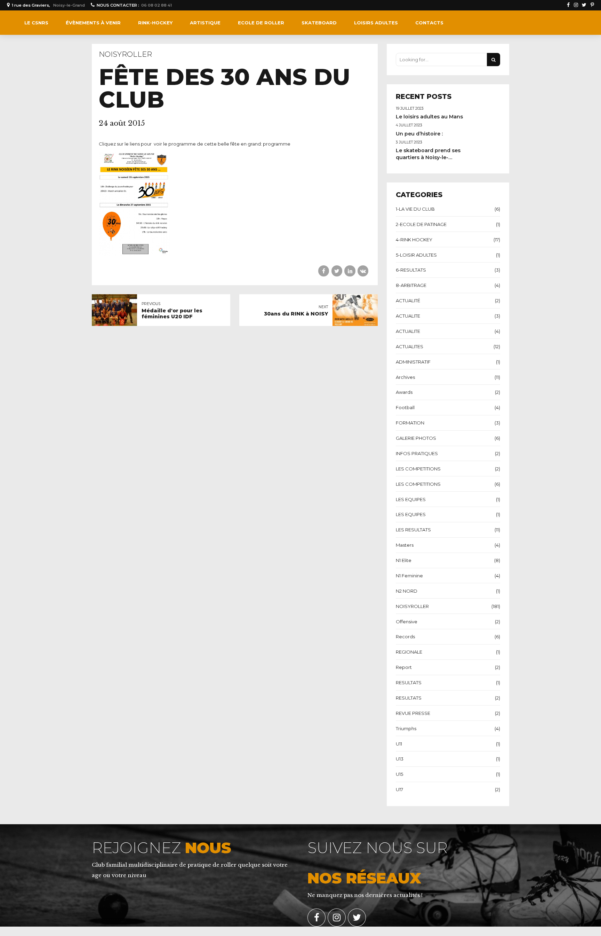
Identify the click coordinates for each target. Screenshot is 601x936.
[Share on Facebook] (323, 270)
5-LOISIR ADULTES (416, 255)
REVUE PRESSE (413, 713)
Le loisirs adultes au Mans (429, 117)
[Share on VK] (363, 270)
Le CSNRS (36, 22)
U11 (399, 744)
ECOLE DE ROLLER (261, 22)
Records (405, 636)
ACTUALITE (408, 316)
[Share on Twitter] (336, 270)
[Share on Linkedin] (349, 270)
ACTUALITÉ (408, 300)
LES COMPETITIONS (418, 468)
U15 (399, 774)
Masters (405, 545)
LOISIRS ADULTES (376, 22)
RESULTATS (409, 682)
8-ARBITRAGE (411, 285)
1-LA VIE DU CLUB (415, 209)
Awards (404, 392)
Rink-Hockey (155, 22)
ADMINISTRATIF (413, 362)
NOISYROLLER (125, 54)
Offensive (406, 621)
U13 (399, 759)
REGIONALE (409, 652)
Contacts (429, 22)
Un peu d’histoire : (419, 134)
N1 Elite (403, 560)
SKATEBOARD (319, 22)
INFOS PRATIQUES (417, 453)
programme (276, 144)
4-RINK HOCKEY (414, 239)
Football (405, 407)
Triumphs (406, 728)
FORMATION (410, 423)
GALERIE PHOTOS (416, 438)
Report (404, 667)
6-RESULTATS (411, 270)
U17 (399, 789)
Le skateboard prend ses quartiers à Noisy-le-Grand (428, 157)
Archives (405, 377)
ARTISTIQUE (205, 22)
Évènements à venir (93, 22)
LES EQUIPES (411, 499)
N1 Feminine (409, 575)
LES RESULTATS (413, 529)
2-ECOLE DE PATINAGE (421, 224)
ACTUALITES (409, 346)
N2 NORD (406, 591)
